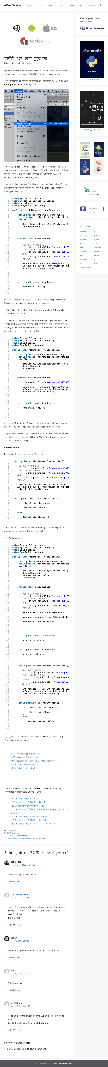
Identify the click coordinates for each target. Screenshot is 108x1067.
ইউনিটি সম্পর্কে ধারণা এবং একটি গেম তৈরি (25, 754)
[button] (101, 5)
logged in (21, 1049)
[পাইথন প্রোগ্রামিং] (99, 149)
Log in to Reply (13, 881)
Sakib (13, 970)
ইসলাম (96, 244)
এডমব (14, 833)
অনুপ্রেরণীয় (97, 240)
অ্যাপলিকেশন (97, 236)
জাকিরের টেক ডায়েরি (12, 5)
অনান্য (95, 263)
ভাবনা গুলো (97, 255)
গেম (18, 833)
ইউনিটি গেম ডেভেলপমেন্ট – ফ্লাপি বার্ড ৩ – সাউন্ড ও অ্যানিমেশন (33, 761)
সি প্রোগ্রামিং (84, 259)
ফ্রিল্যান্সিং (72, 5)
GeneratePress (66, 1064)
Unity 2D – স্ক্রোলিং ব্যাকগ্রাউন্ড (23, 764)
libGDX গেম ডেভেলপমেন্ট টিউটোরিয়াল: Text (27, 806)
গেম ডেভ (96, 251)
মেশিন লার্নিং (83, 236)
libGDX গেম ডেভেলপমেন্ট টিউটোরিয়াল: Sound (28, 820)
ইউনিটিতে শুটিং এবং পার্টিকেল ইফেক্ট (23, 768)
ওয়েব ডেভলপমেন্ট (85, 267)
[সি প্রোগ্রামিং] (85, 150)
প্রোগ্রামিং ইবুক (31, 5)
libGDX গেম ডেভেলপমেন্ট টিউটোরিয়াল (24, 798)
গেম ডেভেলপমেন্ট (12, 830)
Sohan (14, 938)
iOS (81, 247)
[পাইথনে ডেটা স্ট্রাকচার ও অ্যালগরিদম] (85, 167)
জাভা (81, 255)
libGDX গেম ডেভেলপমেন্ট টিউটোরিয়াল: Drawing (29, 802)
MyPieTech (16, 1003)
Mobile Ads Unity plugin (34, 74)
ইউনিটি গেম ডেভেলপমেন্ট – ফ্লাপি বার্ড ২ (25, 757)
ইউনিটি (9, 833)
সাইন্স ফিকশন (97, 247)
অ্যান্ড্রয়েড (83, 251)
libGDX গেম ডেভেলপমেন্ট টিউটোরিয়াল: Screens (29, 816)
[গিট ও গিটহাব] (99, 167)
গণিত (81, 263)
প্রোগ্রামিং (50, 5)
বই (43, 5)
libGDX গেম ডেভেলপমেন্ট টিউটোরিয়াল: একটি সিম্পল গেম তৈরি (33, 823)
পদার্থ (95, 259)
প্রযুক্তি (82, 244)
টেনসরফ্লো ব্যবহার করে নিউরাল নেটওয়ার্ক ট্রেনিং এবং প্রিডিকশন (26, 838)
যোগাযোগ (82, 5)
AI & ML (63, 5)
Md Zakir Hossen (19, 894)
